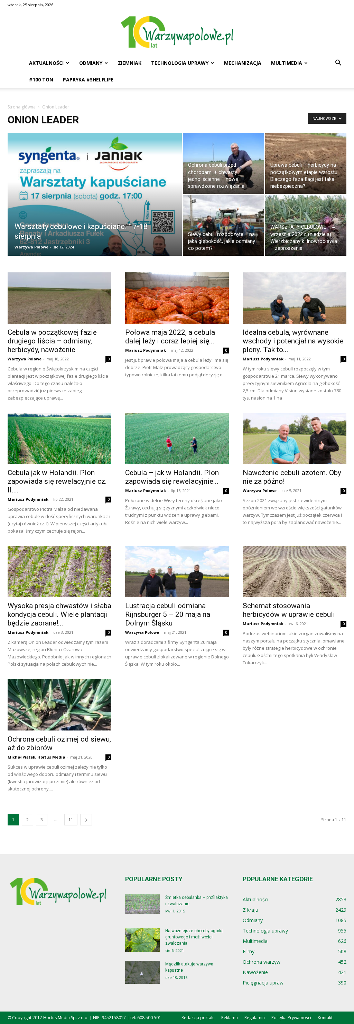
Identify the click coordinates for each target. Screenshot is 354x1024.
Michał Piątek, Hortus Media (36, 757)
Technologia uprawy (179, 63)
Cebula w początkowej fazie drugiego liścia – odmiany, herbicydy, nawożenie (52, 341)
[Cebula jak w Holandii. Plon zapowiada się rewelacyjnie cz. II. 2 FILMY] (59, 438)
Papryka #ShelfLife (88, 79)
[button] (338, 63)
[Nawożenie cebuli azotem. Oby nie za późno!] (294, 438)
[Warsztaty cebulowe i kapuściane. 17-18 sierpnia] (95, 208)
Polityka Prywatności (291, 1018)
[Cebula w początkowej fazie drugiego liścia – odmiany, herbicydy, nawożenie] (59, 298)
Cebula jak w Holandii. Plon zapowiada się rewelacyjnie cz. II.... (57, 481)
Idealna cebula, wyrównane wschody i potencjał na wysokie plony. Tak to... (293, 341)
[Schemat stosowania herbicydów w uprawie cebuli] (294, 571)
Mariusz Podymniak (145, 350)
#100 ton (41, 79)
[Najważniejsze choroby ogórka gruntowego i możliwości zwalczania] (142, 940)
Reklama (229, 1018)
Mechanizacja (242, 63)
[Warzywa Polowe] (177, 32)
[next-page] (86, 819)
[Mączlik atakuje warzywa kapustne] (142, 972)
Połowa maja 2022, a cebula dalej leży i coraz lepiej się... (170, 336)
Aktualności (46, 63)
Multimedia (286, 63)
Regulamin (254, 1018)
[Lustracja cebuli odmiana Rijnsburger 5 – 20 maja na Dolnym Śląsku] (177, 571)
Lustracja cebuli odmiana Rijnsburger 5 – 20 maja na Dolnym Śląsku (167, 614)
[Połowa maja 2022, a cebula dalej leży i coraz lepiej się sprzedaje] (177, 298)
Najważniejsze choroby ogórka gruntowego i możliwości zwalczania (194, 937)
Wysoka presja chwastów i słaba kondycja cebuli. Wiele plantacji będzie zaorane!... (59, 614)
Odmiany (90, 63)
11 (70, 820)
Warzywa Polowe (31, 247)
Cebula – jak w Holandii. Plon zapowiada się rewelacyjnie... (172, 477)
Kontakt (325, 1018)
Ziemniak (129, 63)
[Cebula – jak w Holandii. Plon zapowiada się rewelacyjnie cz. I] (177, 438)
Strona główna (22, 107)
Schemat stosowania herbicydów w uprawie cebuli (289, 610)
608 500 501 (149, 1018)
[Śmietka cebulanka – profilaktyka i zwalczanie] (142, 904)
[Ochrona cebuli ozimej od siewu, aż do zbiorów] (59, 704)
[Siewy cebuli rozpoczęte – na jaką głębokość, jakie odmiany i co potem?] (223, 225)
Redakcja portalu (198, 1018)
